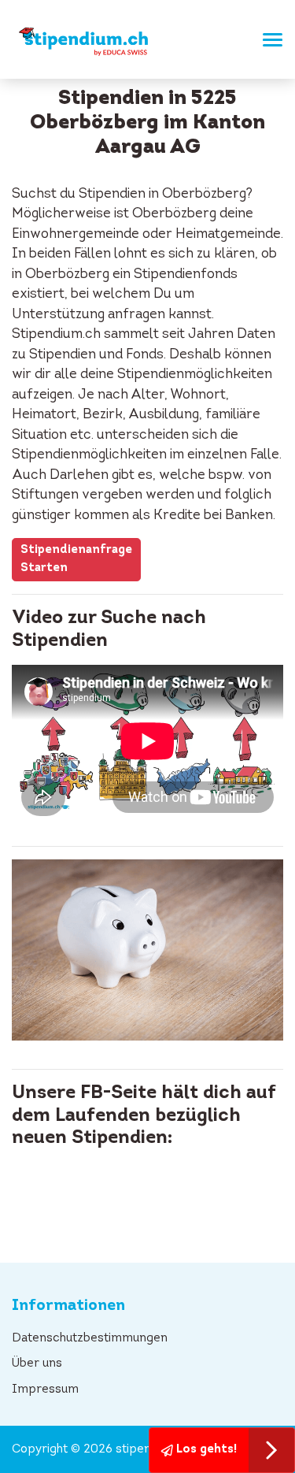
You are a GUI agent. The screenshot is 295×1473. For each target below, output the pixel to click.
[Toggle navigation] (268, 39)
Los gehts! (205, 1450)
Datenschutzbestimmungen (90, 1339)
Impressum (45, 1390)
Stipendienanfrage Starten (76, 559)
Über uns (37, 1364)
